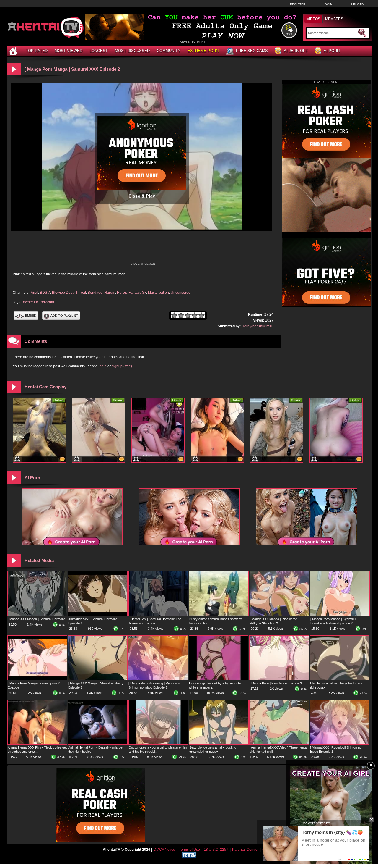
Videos (313, 19)
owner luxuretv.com (38, 302)
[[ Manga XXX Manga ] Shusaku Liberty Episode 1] (97, 679)
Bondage (95, 292)
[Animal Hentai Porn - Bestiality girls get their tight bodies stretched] (97, 743)
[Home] (14, 50)
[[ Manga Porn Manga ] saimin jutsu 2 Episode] (37, 679)
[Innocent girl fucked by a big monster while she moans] (218, 679)
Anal (34, 292)
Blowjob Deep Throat (69, 292)
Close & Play (141, 196)
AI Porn (332, 51)
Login (327, 4)
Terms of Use (189, 849)
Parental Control (245, 849)
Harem (109, 292)
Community (168, 51)
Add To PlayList (64, 315)
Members (334, 19)
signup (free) (122, 366)
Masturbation (158, 292)
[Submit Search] (362, 33)
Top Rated (37, 51)
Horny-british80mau (257, 326)
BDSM (45, 292)
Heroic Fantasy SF (131, 292)
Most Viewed (68, 51)
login (103, 366)
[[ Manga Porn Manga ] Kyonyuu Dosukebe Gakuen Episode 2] (339, 615)
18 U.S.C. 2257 (216, 849)
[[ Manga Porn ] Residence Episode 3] (279, 679)
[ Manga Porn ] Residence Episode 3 (276, 683)
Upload (357, 4)
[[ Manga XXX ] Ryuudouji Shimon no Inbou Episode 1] (339, 743)
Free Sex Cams (252, 51)
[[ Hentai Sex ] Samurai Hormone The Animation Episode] (158, 615)
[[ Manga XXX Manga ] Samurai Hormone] (37, 615)
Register (297, 4)
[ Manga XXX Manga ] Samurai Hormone (37, 619)
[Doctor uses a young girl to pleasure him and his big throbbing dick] (158, 743)
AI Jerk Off (296, 51)
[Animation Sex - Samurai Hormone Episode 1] (97, 615)
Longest (98, 51)
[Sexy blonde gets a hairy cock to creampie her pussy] (218, 743)
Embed (30, 315)
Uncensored (180, 292)
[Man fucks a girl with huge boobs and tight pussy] (339, 679)
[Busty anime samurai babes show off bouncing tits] (218, 615)
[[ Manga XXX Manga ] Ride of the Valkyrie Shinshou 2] (279, 615)
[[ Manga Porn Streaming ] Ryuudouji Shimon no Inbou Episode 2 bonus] (158, 679)
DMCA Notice (164, 849)
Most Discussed (132, 51)
